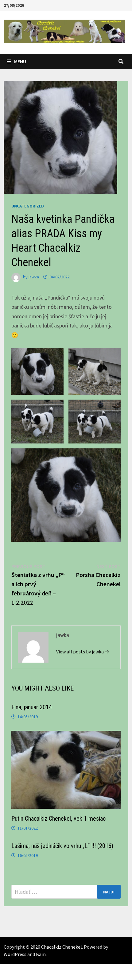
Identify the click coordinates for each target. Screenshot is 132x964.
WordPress (15, 954)
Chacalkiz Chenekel (61, 947)
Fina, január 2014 (31, 707)
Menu (20, 61)
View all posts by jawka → (82, 651)
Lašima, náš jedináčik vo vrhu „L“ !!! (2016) (62, 846)
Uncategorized (27, 206)
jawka (34, 277)
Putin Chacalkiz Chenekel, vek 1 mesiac (58, 818)
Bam (41, 954)
